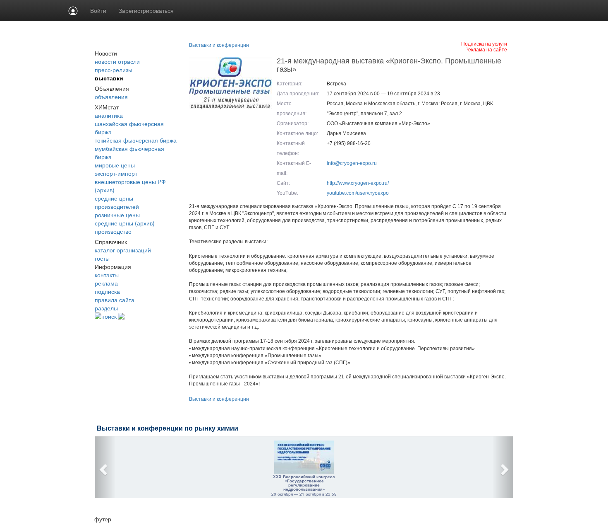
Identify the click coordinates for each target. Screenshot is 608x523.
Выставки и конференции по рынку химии (167, 428)
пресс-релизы (113, 69)
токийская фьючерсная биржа (136, 140)
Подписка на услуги (484, 43)
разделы (106, 308)
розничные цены (117, 215)
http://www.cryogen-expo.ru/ (358, 183)
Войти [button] (98, 10)
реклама (106, 283)
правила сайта (114, 299)
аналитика (109, 115)
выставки (109, 78)
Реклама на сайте (486, 49)
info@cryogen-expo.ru (352, 163)
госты (102, 258)
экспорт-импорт (116, 173)
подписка (107, 291)
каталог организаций (123, 250)
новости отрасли (117, 61)
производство (113, 231)
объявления (111, 96)
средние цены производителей (117, 202)
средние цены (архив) (125, 223)
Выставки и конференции (219, 45)
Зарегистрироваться (146, 10)
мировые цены (115, 165)
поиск (109, 316)
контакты (107, 275)
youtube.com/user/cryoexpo (358, 193)
